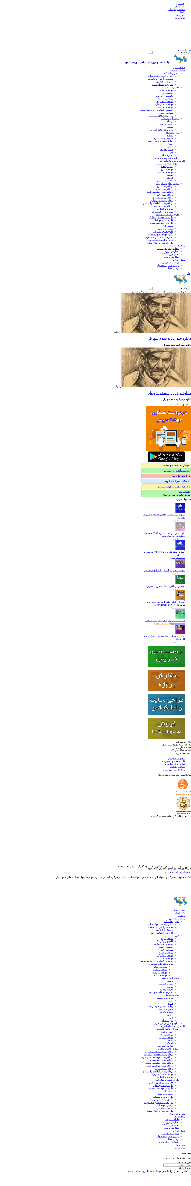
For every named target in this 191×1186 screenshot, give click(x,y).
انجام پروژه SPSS (170, 254)
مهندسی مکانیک (165, 90)
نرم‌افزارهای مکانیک (163, 189)
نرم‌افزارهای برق (165, 186)
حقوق (170, 144)
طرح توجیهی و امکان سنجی (159, 243)
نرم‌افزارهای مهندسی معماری (158, 1054)
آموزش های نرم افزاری (167, 183)
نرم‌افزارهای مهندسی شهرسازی (157, 1057)
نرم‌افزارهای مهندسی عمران (159, 1051)
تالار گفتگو (180, 6)
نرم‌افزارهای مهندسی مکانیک (159, 1063)
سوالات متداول (177, 767)
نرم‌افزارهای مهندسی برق (160, 1060)
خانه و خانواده (166, 149)
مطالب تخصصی (177, 70)
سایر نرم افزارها (165, 209)
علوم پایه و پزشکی (170, 118)
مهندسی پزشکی (159, 972)
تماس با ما (180, 18)
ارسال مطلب (172, 268)
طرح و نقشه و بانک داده (167, 214)
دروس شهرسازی (164, 1105)
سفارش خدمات (177, 245)
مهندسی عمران (165, 98)
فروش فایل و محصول (168, 265)
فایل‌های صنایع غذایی (163, 220)
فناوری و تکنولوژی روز (162, 84)
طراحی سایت (172, 1119)
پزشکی (169, 121)
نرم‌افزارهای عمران (163, 194)
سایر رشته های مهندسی (161, 115)
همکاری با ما (179, 260)
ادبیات (170, 146)
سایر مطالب (167, 155)
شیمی (170, 127)
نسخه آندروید (184, 872)
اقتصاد (170, 135)
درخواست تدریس (170, 262)
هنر (171, 152)
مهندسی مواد (160, 966)
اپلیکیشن (180, 4)
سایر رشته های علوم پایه (161, 129)
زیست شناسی (166, 124)
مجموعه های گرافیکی (162, 1108)
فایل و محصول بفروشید (173, 761)
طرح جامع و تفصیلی (163, 231)
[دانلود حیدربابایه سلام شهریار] (155, 332)
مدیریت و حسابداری (163, 138)
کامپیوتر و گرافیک (164, 96)
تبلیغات (181, 12)
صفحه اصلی (179, 67)
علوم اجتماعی (166, 1009)
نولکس (181, 916)
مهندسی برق (167, 93)
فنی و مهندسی (172, 87)
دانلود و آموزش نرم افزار (167, 158)
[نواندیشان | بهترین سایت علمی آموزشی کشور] (180, 283)
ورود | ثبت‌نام (184, 49)
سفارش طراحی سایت (168, 248)
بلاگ (189, 273)
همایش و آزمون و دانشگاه (160, 79)
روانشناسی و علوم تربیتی (160, 141)
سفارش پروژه (172, 251)
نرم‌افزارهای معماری (163, 197)
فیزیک (170, 178)
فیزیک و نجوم (166, 989)
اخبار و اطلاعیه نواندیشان (160, 76)
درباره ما (180, 15)
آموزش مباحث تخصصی (167, 163)
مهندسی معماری (165, 101)
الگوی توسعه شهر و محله (160, 234)
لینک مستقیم (171, 872)
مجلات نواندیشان (176, 9)
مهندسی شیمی (165, 107)
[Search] (150, 53)
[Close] (190, 1180)
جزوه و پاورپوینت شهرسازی (159, 240)
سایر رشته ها (172, 132)
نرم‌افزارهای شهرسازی (161, 200)
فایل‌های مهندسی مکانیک (161, 217)
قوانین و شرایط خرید (175, 764)
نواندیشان (134, 877)
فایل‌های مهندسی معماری (160, 223)
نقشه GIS (168, 226)
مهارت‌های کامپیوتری (162, 211)
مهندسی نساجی (159, 975)
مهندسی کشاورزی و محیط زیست (156, 110)
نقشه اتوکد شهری (164, 228)
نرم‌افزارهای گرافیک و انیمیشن (158, 203)
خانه (189, 291)
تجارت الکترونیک (165, 180)
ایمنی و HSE (167, 166)
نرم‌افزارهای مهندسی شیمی (159, 192)
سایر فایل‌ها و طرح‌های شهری (158, 237)
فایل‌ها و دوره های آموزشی (171, 161)
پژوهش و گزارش (164, 81)
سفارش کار (179, 1116)
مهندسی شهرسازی (163, 104)
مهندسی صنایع (166, 112)
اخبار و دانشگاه (171, 73)
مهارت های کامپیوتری (162, 1074)
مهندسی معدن (160, 969)
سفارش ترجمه (171, 257)
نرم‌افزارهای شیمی (163, 206)
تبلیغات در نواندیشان (169, 1142)
